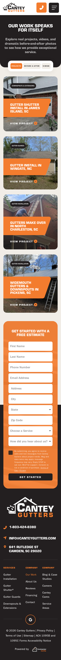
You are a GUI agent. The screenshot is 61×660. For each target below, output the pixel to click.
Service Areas (46, 605)
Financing (31, 595)
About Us (31, 581)
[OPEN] (54, 8)
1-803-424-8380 (22, 527)
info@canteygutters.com (32, 538)
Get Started (30, 477)
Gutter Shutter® (8, 587)
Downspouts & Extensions (12, 605)
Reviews (30, 588)
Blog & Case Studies (49, 576)
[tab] (16, 66)
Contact (30, 602)
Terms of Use (13, 635)
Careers (47, 585)
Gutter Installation (10, 576)
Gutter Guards (11, 596)
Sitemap (29, 635)
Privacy (23, 470)
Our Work (31, 574)
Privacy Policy (45, 630)
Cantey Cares (46, 594)
